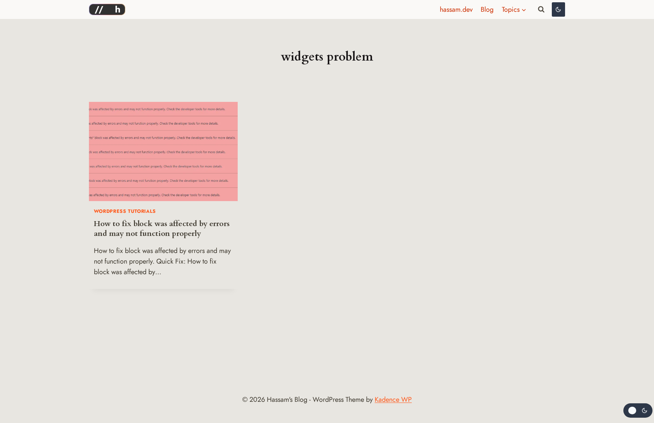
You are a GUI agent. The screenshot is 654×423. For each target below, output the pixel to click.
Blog (487, 9)
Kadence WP (393, 399)
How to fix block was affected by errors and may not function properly (162, 229)
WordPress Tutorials (125, 211)
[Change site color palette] (558, 9)
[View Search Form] (541, 9)
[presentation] (163, 151)
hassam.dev (456, 9)
